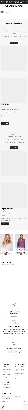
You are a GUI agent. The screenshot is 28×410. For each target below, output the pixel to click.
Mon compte (5, 377)
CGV (16, 378)
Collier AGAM (4, 252)
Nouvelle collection (6, 387)
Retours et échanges (19, 373)
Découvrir (5, 123)
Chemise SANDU (20, 252)
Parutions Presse (6, 374)
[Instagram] (11, 406)
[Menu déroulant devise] (9, 12)
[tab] (1, 232)
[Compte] (3, 12)
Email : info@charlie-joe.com (19, 370)
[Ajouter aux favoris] (4, 249)
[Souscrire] (24, 401)
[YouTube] (6, 406)
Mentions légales (18, 375)
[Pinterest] (9, 406)
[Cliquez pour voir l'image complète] (6, 270)
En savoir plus (14, 316)
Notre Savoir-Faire (6, 369)
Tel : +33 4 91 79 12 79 (19, 366)
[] (1, 249)
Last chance (5, 389)
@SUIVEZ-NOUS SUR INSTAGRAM (8, 264)
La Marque (4, 366)
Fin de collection (6, 384)
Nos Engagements (6, 371)
